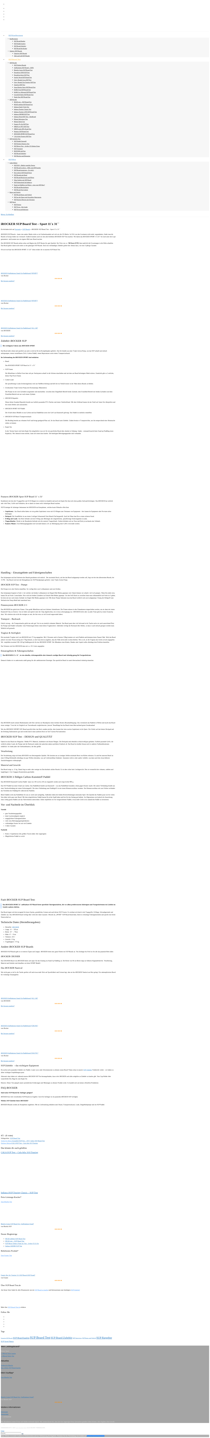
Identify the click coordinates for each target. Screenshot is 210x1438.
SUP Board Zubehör (61, 1337)
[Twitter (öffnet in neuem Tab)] (5, 8)
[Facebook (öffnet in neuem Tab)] (5, 11)
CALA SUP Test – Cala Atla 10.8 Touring (19, 1152)
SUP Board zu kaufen (41, 1290)
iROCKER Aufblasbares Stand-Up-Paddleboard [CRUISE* (19, 1026)
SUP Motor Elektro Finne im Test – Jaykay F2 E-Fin (22, 1243)
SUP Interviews (77, 1338)
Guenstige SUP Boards (6, 1338)
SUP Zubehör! (75, 1290)
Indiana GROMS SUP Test (13, 1246)
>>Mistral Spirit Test (7, 1356)
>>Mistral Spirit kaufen (8, 1353)
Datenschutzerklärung (97, 1436)
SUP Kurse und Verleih (89, 1338)
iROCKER (15, 927)
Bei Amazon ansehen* (8, 281)
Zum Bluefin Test (6, 1202)
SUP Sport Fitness (7, 1342)
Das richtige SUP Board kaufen (11, 1368)
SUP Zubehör (87, 1070)
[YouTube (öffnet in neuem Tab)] (5, 19)
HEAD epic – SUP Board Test (14, 1241)
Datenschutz (4, 1414)
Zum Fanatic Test (6, 1255)
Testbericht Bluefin (7, 1365)
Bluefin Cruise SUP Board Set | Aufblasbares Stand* (17, 1224)
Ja (87, 1436)
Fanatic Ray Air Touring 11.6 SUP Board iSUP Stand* (18, 1275)
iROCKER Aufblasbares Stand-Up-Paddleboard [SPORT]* (19, 273)
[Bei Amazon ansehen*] (17, 271)
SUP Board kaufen (21, 1338)
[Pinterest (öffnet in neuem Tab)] (5, 14)
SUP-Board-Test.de (14, 1307)
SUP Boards (26, 229)
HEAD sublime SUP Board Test (15, 1239)
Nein (89, 1436)
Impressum (4, 1412)
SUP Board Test (15, 1138)
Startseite (18, 229)
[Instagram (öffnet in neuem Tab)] (5, 17)
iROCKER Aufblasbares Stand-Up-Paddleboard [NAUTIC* (19, 1053)
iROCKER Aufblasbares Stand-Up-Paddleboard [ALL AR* (19, 328)
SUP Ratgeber (104, 1337)
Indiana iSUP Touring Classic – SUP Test (19, 1192)
